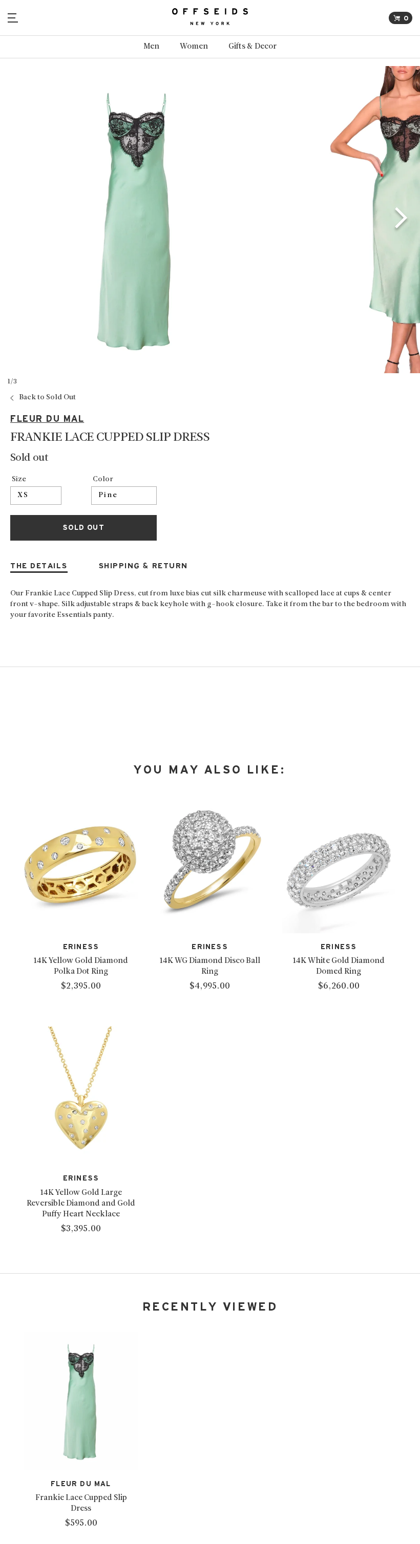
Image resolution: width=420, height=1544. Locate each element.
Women (194, 46)
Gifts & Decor (252, 46)
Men (151, 46)
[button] (401, 219)
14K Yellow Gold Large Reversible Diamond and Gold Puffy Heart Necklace (81, 1203)
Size (19, 479)
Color (103, 479)
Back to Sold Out (47, 397)
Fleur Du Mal (47, 419)
